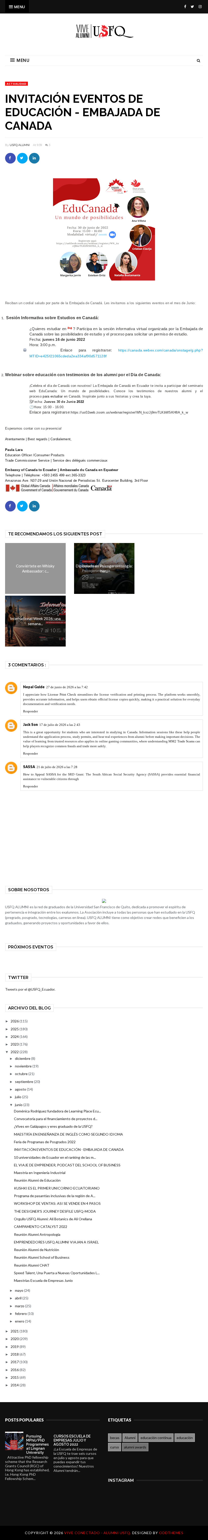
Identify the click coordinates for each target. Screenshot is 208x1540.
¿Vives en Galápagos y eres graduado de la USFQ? (53, 1126)
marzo (20, 1306)
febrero (21, 1313)
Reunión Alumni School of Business (42, 1257)
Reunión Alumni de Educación (37, 1180)
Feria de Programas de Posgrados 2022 (45, 1142)
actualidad (16, 83)
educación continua (156, 1437)
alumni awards (135, 1447)
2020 (15, 1339)
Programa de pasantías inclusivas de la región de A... (54, 1196)
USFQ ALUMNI (20, 145)
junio (19, 1105)
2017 (15, 1362)
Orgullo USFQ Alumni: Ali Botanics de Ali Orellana (53, 1219)
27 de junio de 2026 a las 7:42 (67, 687)
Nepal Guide (34, 687)
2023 (15, 1044)
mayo (19, 1290)
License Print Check (62, 694)
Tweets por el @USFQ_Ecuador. (30, 989)
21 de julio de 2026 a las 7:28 (57, 767)
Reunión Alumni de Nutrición (36, 1250)
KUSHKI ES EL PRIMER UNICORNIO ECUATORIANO (57, 1188)
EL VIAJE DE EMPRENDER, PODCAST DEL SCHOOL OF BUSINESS (67, 1165)
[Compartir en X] (22, 158)
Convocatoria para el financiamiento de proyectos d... (55, 1119)
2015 (15, 1377)
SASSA (29, 767)
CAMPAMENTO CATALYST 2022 (40, 1226)
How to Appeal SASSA (39, 774)
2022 (15, 1052)
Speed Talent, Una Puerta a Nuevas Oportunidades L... (57, 1273)
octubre (21, 1074)
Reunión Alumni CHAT (31, 1265)
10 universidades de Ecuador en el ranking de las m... (55, 1157)
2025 (15, 1029)
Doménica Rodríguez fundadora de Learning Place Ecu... (57, 1111)
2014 (15, 1385)
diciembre (23, 1058)
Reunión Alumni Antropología (37, 1234)
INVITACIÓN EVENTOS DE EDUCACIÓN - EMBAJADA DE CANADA (69, 1149)
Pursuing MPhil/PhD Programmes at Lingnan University (37, 1444)
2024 (15, 1036)
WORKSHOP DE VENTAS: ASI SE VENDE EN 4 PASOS (57, 1203)
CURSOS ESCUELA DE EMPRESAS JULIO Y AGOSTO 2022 (72, 1440)
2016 (15, 1370)
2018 (15, 1354)
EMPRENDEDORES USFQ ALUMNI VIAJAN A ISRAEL (56, 1242)
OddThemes (171, 1533)
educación (185, 1437)
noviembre (23, 1066)
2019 (15, 1346)
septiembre (24, 1081)
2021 (15, 1331)
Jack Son (30, 724)
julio (18, 1097)
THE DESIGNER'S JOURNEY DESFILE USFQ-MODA (55, 1211)
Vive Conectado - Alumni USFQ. (98, 1533)
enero (20, 1321)
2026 (15, 1021)
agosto (21, 1089)
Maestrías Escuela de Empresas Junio (43, 1280)
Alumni (130, 1437)
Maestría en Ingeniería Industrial (39, 1172)
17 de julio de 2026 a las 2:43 (59, 725)
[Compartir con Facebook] (10, 158)
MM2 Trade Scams (181, 741)
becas (114, 1437)
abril (18, 1298)
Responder (30, 711)
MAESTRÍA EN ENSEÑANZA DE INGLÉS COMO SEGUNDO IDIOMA (68, 1134)
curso (114, 1447)
